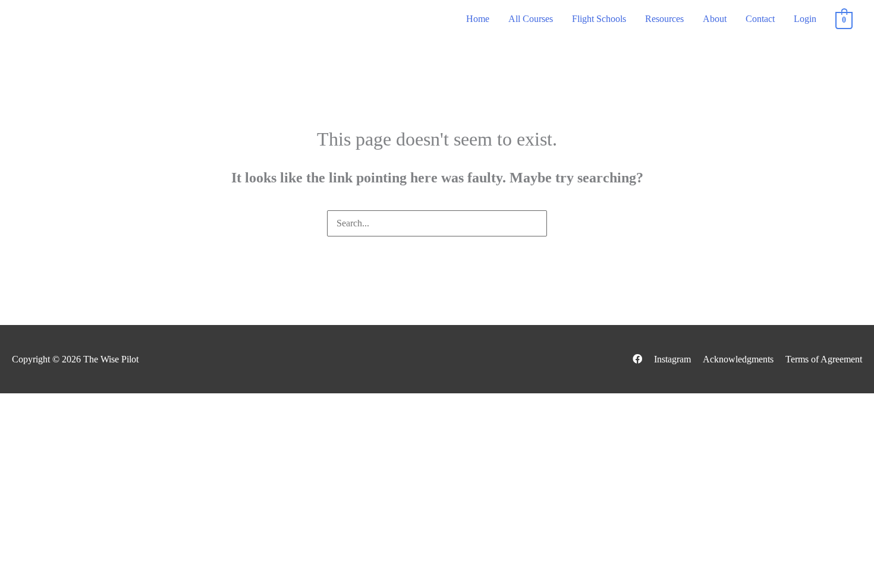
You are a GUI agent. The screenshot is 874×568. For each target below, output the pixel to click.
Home (477, 19)
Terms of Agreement (823, 359)
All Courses (530, 19)
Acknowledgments (738, 359)
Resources (664, 19)
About (715, 19)
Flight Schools (599, 19)
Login (805, 19)
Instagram (672, 359)
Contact (760, 19)
